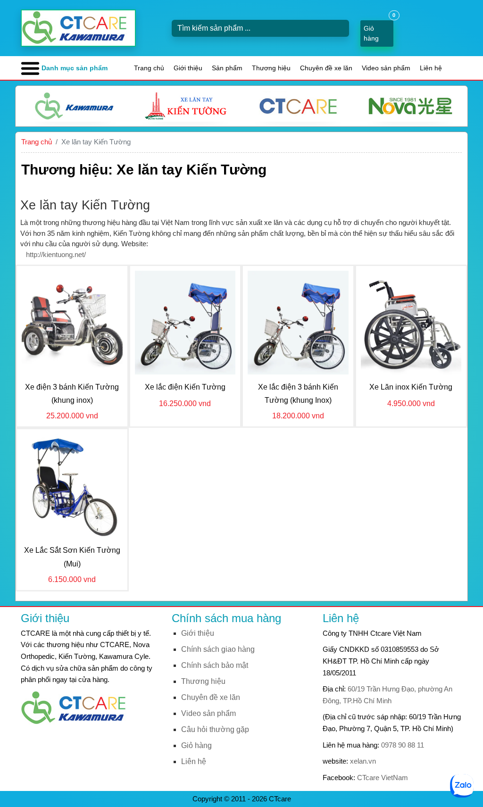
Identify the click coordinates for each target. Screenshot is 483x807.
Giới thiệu (188, 68)
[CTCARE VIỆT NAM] (77, 707)
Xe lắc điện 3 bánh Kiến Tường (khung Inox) (298, 393)
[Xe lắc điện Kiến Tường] (185, 322)
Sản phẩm (227, 68)
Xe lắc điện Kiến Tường (185, 387)
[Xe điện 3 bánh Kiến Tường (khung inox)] (72, 322)
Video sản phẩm (386, 68)
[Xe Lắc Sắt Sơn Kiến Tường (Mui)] (72, 485)
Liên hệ (431, 68)
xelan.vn (363, 761)
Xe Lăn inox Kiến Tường (410, 387)
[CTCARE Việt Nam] (298, 106)
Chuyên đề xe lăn (326, 68)
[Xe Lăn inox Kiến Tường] (411, 322)
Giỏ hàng (196, 745)
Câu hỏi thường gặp (215, 729)
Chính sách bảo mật (214, 665)
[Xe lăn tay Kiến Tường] (186, 106)
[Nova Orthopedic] (411, 106)
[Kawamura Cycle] (73, 106)
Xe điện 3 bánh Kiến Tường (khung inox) (72, 393)
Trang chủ (149, 68)
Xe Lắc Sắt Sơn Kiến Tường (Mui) (72, 556)
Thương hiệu (271, 68)
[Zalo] (462, 785)
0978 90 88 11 (402, 745)
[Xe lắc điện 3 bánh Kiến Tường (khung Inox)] (298, 322)
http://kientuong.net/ (56, 254)
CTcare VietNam (382, 778)
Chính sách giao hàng (218, 649)
